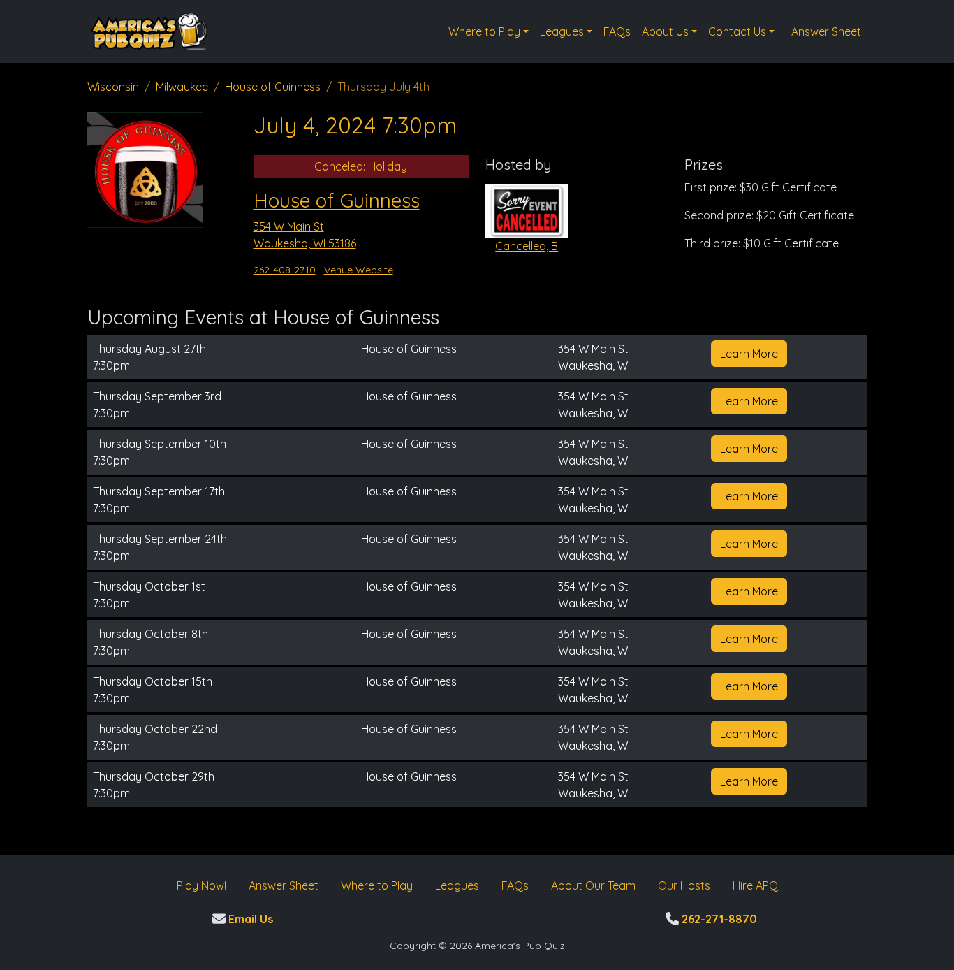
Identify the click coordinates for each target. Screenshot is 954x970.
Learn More (749, 354)
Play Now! (201, 885)
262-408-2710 (285, 269)
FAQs (617, 31)
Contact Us (737, 31)
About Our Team (593, 885)
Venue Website (358, 269)
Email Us (249, 919)
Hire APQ (755, 885)
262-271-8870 (718, 919)
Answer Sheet (826, 31)
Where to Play (484, 31)
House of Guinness (273, 87)
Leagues (562, 31)
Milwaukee (182, 87)
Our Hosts (684, 885)
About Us (665, 31)
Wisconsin (113, 87)
